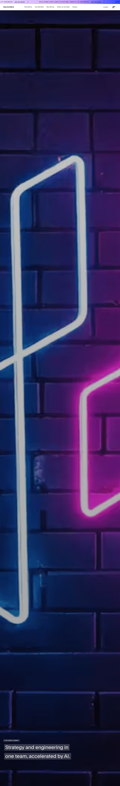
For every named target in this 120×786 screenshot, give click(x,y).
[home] (9, 7)
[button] (28, 7)
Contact (105, 7)
